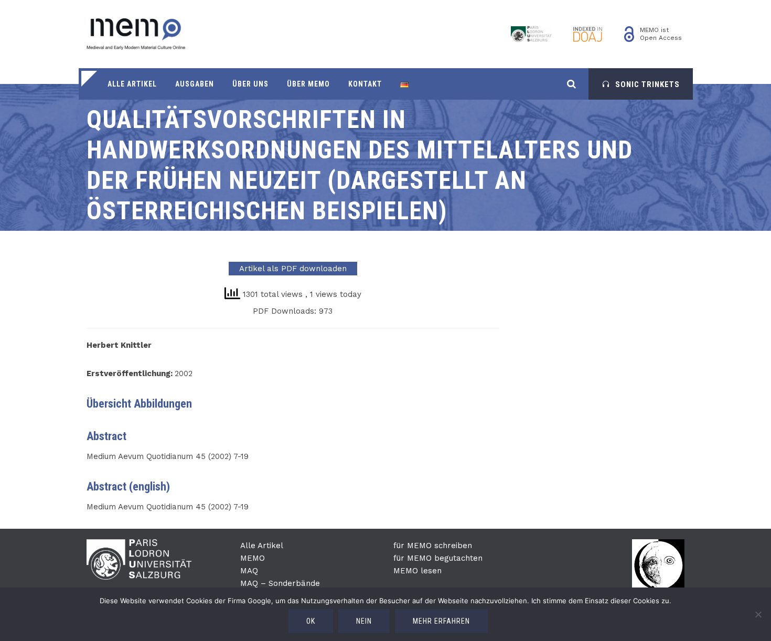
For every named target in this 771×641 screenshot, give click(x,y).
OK (310, 621)
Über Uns (250, 84)
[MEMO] (136, 34)
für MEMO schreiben (432, 545)
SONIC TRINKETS (647, 84)
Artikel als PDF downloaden (293, 268)
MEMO (252, 558)
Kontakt (365, 84)
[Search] (571, 83)
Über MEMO (308, 84)
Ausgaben (194, 84)
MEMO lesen (417, 570)
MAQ (249, 570)
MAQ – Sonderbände (280, 583)
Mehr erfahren (441, 621)
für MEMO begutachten (438, 558)
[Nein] (758, 614)
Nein (364, 621)
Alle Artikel (132, 84)
